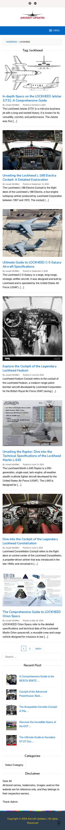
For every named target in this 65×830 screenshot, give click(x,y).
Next (38, 648)
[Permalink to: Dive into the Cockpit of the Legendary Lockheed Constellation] (32, 515)
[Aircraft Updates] (32, 14)
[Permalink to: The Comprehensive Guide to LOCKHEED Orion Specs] (32, 591)
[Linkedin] (35, 3)
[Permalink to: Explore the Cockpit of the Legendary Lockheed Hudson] (32, 330)
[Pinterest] (30, 3)
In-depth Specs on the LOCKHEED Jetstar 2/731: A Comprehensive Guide (32, 98)
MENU (57, 30)
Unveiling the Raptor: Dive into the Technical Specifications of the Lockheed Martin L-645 (32, 456)
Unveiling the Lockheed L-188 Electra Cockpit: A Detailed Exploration (29, 177)
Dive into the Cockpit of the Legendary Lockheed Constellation (30, 541)
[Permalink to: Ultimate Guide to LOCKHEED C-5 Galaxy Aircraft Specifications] (32, 234)
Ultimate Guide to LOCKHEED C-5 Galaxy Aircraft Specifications (32, 264)
